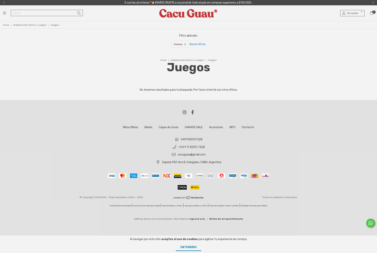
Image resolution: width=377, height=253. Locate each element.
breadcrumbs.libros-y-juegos (29, 25)
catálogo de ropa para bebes (254, 206)
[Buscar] (79, 13)
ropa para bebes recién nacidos (224, 206)
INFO (232, 127)
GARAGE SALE (194, 127)
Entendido (188, 247)
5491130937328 (191, 139)
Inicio (6, 25)
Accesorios (216, 127)
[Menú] (7, 13)
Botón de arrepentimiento (226, 218)
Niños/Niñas (130, 127)
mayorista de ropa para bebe (146, 206)
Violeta (178, 44)
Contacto (248, 127)
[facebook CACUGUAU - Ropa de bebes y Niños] (192, 112)
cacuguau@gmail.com (192, 154)
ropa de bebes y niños (172, 206)
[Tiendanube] (188, 198)
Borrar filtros (198, 44)
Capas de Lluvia (168, 127)
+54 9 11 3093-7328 (191, 147)
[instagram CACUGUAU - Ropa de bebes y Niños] (184, 112)
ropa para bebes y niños (195, 206)
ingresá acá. (197, 218)
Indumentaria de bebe (120, 206)
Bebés (148, 127)
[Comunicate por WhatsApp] (370, 223)
